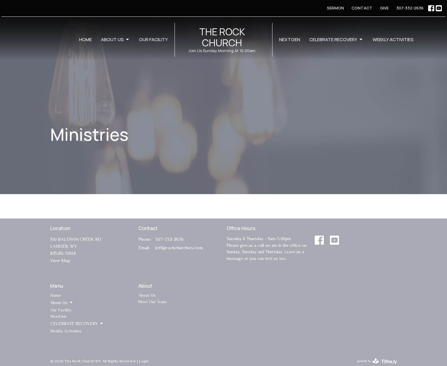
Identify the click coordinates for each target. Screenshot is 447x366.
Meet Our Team (152, 301)
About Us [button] (59, 302)
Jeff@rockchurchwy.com (179, 247)
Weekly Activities (393, 39)
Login (144, 361)
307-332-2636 (410, 8)
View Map (60, 260)
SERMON (335, 8)
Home (85, 39)
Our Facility (153, 39)
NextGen (289, 39)
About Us (112, 39)
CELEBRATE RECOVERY (333, 39)
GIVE (384, 8)
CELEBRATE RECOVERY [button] (74, 323)
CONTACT (362, 8)
